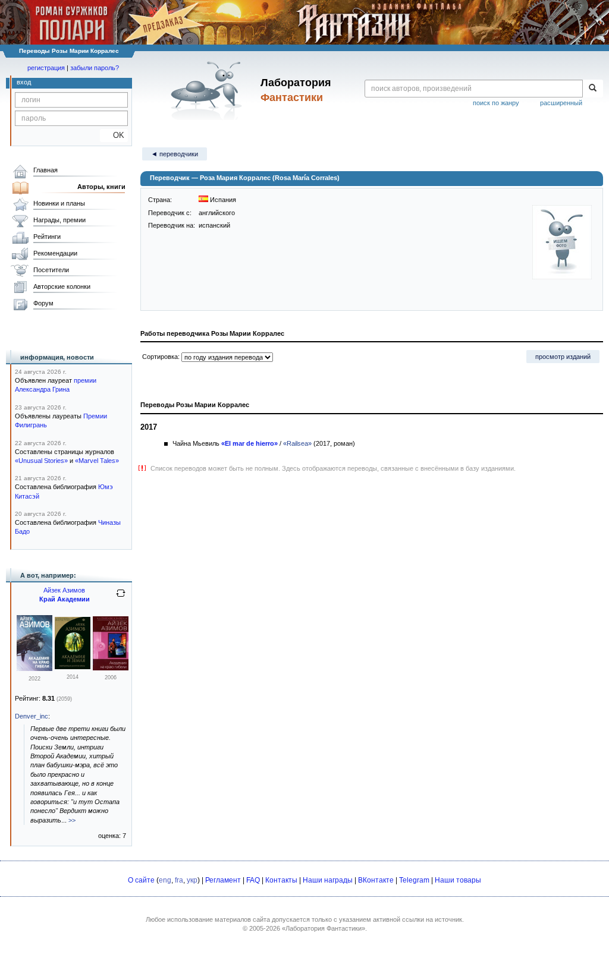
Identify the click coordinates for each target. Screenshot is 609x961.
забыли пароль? (94, 67)
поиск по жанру (496, 102)
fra (179, 880)
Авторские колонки (61, 286)
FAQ (253, 880)
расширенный (561, 102)
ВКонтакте (376, 880)
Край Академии (64, 599)
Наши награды (328, 880)
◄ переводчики (174, 153)
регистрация (46, 67)
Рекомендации (55, 253)
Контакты (281, 880)
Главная (45, 170)
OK (113, 135)
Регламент (223, 880)
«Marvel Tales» (97, 460)
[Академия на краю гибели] (34, 668)
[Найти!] (592, 88)
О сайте (141, 880)
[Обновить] (121, 597)
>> (72, 820)
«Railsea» (297, 443)
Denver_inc (31, 716)
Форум (43, 303)
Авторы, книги (101, 186)
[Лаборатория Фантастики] (208, 90)
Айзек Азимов (64, 590)
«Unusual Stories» (41, 460)
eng (165, 880)
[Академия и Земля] (72, 666)
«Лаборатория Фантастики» (323, 928)
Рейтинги (47, 236)
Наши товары (458, 880)
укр (192, 880)
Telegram (414, 880)
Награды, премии (59, 219)
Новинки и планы (59, 203)
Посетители (51, 269)
